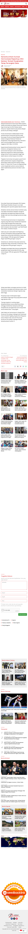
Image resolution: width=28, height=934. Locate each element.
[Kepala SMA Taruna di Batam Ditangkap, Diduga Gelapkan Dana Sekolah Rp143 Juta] (7, 677)
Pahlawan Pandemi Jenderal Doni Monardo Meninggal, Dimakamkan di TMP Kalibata (14, 733)
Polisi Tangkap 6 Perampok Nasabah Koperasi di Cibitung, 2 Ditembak (12, 786)
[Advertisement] (14, 36)
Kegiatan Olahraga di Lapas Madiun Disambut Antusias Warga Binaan (6, 722)
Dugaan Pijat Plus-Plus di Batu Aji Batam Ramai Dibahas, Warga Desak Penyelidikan (20, 683)
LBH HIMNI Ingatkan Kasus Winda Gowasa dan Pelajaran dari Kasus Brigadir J (20, 671)
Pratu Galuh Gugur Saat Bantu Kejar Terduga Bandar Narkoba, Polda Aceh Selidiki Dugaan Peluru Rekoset (13, 801)
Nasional (3, 54)
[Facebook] (12, 919)
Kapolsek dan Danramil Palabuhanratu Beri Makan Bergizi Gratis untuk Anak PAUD (14, 748)
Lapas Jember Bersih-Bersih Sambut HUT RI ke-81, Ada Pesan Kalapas (20, 829)
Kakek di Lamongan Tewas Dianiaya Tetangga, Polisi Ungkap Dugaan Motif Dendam (13, 791)
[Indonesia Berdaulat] (6, 3)
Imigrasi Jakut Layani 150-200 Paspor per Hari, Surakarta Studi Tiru (21, 422)
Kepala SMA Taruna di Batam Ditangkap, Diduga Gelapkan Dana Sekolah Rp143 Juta (7, 683)
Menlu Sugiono (16, 622)
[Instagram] (17, 919)
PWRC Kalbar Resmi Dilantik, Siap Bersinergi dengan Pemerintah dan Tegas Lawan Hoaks (14, 753)
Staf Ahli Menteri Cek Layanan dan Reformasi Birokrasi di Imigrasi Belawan (20, 436)
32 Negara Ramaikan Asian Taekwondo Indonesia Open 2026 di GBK (13, 710)
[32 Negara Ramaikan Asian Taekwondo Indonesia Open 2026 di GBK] (14, 701)
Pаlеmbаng (17, 122)
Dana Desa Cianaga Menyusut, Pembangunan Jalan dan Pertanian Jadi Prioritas (6, 817)
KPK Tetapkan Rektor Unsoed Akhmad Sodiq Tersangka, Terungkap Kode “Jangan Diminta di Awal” (6, 395)
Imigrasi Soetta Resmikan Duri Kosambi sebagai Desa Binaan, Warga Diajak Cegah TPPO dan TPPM (7, 422)
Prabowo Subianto (6, 622)
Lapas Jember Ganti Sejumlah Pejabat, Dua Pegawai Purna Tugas (6, 436)
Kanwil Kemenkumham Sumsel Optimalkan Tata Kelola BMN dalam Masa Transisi (21, 358)
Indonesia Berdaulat (7, 65)
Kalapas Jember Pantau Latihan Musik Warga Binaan (6, 450)
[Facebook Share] (15, 366)
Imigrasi (14, 620)
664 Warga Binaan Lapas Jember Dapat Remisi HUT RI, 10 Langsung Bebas (7, 671)
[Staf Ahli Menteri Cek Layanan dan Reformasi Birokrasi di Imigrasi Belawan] (21, 430)
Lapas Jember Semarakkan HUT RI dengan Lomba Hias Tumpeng (5, 409)
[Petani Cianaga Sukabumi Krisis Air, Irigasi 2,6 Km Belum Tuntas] (7, 824)
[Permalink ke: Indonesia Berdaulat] (2, 66)
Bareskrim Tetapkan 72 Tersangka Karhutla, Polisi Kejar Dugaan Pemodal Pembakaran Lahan (21, 382)
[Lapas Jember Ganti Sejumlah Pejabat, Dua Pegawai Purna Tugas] (7, 430)
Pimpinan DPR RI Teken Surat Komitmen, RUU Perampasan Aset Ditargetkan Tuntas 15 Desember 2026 (6, 382)
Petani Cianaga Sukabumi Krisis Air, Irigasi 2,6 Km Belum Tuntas (6, 829)
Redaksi (15, 922)
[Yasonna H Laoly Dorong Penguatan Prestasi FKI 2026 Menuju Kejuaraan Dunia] (21, 716)
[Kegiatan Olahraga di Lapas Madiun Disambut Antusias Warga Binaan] (7, 716)
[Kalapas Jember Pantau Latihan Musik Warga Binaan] (7, 443)
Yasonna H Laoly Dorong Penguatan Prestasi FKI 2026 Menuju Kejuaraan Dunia (20, 722)
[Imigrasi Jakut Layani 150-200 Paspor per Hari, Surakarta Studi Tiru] (21, 416)
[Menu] (2, 3)
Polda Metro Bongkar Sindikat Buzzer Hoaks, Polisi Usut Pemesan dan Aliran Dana (13, 796)
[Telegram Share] (23, 366)
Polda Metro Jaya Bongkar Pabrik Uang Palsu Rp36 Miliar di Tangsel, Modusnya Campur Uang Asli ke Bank (13, 778)
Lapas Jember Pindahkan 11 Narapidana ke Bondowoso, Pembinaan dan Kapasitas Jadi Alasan (21, 395)
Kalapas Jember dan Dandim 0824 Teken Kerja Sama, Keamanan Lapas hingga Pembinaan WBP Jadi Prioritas (21, 409)
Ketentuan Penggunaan (11, 924)
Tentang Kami (8, 922)
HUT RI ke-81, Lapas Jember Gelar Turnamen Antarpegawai (20, 450)
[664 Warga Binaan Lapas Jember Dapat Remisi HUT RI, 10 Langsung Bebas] (7, 666)
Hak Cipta (20, 924)
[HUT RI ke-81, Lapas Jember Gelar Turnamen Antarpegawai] (21, 443)
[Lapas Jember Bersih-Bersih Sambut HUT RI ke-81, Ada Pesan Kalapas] (20, 824)
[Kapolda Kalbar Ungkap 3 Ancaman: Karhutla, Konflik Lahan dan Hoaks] (20, 812)
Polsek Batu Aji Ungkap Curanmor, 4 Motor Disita (12, 782)
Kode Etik (20, 922)
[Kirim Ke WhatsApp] (26, 366)
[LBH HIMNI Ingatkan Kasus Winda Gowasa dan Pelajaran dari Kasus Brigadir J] (20, 666)
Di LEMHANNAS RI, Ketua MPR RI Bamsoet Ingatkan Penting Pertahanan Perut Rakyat (15, 738)
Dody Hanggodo (6, 625)
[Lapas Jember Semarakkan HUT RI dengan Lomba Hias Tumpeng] (7, 403)
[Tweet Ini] (18, 366)
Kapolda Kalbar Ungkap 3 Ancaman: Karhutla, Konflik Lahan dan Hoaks (20, 817)
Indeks (19, 927)
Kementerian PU (5, 620)
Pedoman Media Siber (12, 927)
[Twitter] (14, 919)
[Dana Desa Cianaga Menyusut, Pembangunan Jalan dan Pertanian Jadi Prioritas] (7, 812)
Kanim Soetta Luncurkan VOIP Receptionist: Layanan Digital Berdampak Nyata (14, 743)
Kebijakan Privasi (8, 925)
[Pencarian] (26, 4)
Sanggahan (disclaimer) (18, 925)
